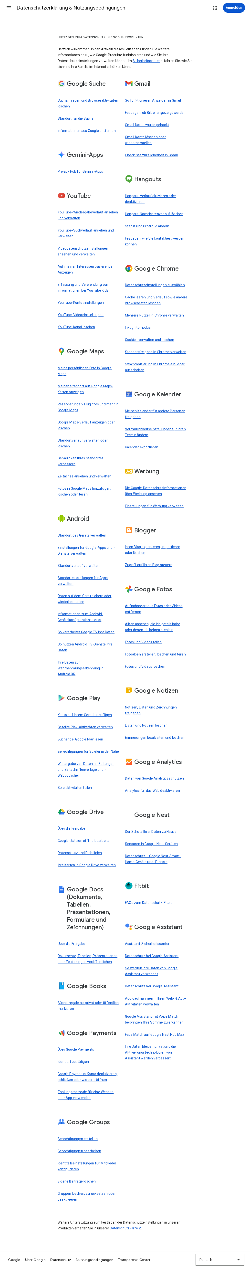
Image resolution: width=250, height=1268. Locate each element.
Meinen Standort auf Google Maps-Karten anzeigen (85, 389)
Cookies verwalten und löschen (149, 340)
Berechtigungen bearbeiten (79, 1151)
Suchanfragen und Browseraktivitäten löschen (88, 103)
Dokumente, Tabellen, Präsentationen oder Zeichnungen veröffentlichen (87, 959)
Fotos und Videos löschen (145, 666)
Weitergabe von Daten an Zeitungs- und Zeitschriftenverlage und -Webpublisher (86, 769)
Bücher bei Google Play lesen (80, 739)
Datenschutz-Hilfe (124, 1228)
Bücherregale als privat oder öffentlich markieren (88, 1006)
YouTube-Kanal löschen (76, 327)
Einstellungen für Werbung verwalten (154, 506)
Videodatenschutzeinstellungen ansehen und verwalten (83, 251)
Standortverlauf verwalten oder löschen (83, 443)
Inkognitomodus (138, 327)
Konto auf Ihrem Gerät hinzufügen (85, 715)
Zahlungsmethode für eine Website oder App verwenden (86, 1095)
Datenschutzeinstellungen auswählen (155, 285)
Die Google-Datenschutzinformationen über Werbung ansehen (155, 491)
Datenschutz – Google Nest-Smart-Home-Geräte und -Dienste (153, 859)
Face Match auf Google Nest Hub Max (154, 1034)
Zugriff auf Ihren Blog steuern (148, 565)
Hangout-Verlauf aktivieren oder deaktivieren (150, 199)
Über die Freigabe (71, 828)
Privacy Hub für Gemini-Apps (80, 171)
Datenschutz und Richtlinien (80, 853)
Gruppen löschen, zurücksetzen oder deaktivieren (87, 1196)
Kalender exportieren (141, 447)
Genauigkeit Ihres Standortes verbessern (81, 461)
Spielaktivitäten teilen (75, 788)
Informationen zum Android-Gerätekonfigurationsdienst (80, 617)
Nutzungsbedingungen (94, 1259)
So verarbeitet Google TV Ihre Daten (86, 632)
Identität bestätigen (73, 1062)
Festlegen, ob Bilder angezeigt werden (155, 113)
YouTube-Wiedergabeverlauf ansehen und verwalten (88, 215)
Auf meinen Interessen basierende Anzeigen (85, 269)
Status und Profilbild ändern (147, 226)
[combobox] (220, 1260)
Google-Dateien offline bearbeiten (85, 841)
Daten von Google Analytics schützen (154, 778)
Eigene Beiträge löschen (77, 1181)
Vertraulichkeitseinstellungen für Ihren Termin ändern (155, 432)
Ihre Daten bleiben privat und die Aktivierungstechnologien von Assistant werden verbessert (150, 1052)
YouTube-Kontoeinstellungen (81, 303)
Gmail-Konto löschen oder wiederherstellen (145, 140)
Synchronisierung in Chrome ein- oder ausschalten (155, 367)
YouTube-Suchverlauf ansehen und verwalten (86, 233)
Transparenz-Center (134, 1259)
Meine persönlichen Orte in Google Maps (85, 371)
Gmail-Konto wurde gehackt (147, 125)
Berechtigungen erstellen (78, 1139)
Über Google (35, 1259)
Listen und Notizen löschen (146, 725)
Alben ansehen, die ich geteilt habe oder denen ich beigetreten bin (152, 627)
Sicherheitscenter (146, 61)
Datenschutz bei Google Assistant (151, 956)
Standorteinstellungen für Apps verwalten (83, 581)
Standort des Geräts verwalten (82, 535)
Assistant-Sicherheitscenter (147, 944)
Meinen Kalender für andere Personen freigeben (155, 414)
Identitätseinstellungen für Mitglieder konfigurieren (87, 1166)
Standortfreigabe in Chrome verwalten (155, 352)
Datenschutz (60, 1259)
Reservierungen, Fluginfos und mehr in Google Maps (88, 407)
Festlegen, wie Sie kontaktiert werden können (154, 241)
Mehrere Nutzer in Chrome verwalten (154, 315)
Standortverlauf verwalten (79, 566)
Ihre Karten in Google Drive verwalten (87, 865)
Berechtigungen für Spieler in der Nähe (88, 751)
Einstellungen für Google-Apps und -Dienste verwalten (86, 550)
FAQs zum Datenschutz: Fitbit (148, 903)
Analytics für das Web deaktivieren (152, 790)
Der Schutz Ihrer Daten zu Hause (151, 832)
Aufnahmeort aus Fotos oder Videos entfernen (154, 609)
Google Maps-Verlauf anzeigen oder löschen (86, 425)
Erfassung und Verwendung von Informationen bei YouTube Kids (83, 287)
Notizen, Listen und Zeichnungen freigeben (151, 710)
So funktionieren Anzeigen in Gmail (153, 100)
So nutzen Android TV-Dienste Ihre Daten (85, 647)
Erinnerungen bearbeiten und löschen (154, 738)
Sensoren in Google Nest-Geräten (151, 844)
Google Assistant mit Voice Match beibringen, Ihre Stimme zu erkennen (154, 1019)
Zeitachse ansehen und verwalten (84, 476)
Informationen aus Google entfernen (87, 131)
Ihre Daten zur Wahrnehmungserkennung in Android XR (81, 668)
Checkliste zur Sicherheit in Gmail (151, 155)
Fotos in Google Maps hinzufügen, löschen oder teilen (84, 491)
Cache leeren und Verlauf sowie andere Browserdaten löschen (156, 300)
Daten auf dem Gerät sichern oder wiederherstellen (84, 599)
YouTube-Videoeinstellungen (81, 315)
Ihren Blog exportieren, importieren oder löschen (152, 550)
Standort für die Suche (76, 118)
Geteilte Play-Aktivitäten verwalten (85, 727)
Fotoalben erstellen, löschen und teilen (155, 654)
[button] (9, 8)
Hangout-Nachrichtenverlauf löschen (154, 214)
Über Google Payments (76, 1049)
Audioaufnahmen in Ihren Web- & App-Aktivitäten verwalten (155, 1001)
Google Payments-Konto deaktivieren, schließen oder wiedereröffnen (87, 1077)
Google (14, 1259)
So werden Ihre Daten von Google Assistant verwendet (151, 971)
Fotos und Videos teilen (143, 642)
